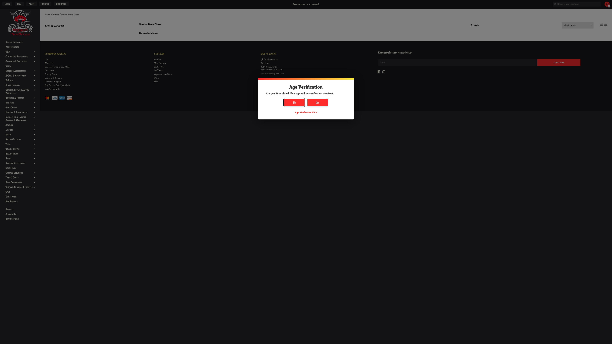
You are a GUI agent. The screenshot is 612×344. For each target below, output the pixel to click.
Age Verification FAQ (306, 112)
